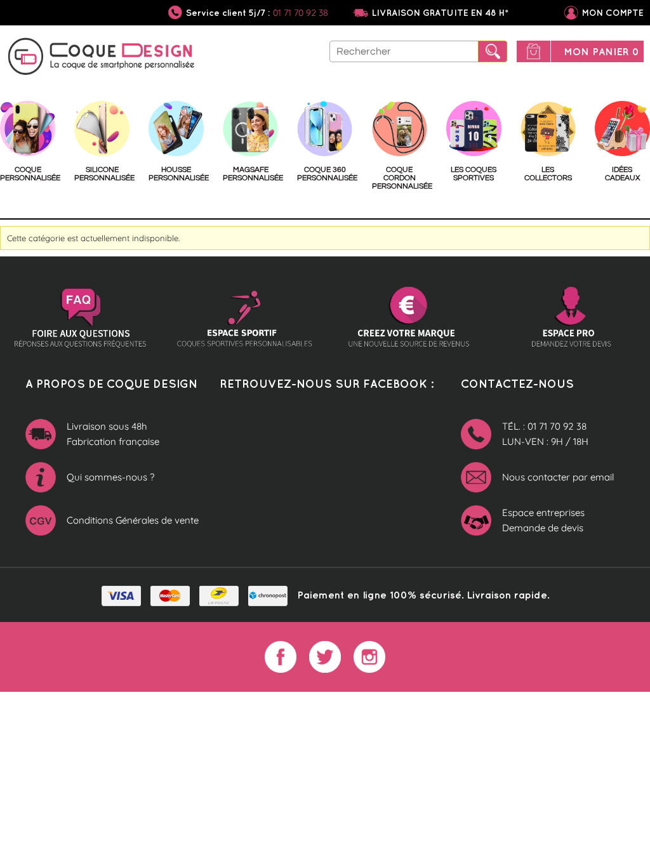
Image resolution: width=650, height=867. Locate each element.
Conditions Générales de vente (133, 520)
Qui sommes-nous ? (110, 477)
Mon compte (613, 13)
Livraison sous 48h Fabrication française (113, 433)
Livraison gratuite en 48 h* (440, 13)
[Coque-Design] (101, 58)
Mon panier (601, 51)
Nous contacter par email (558, 477)
